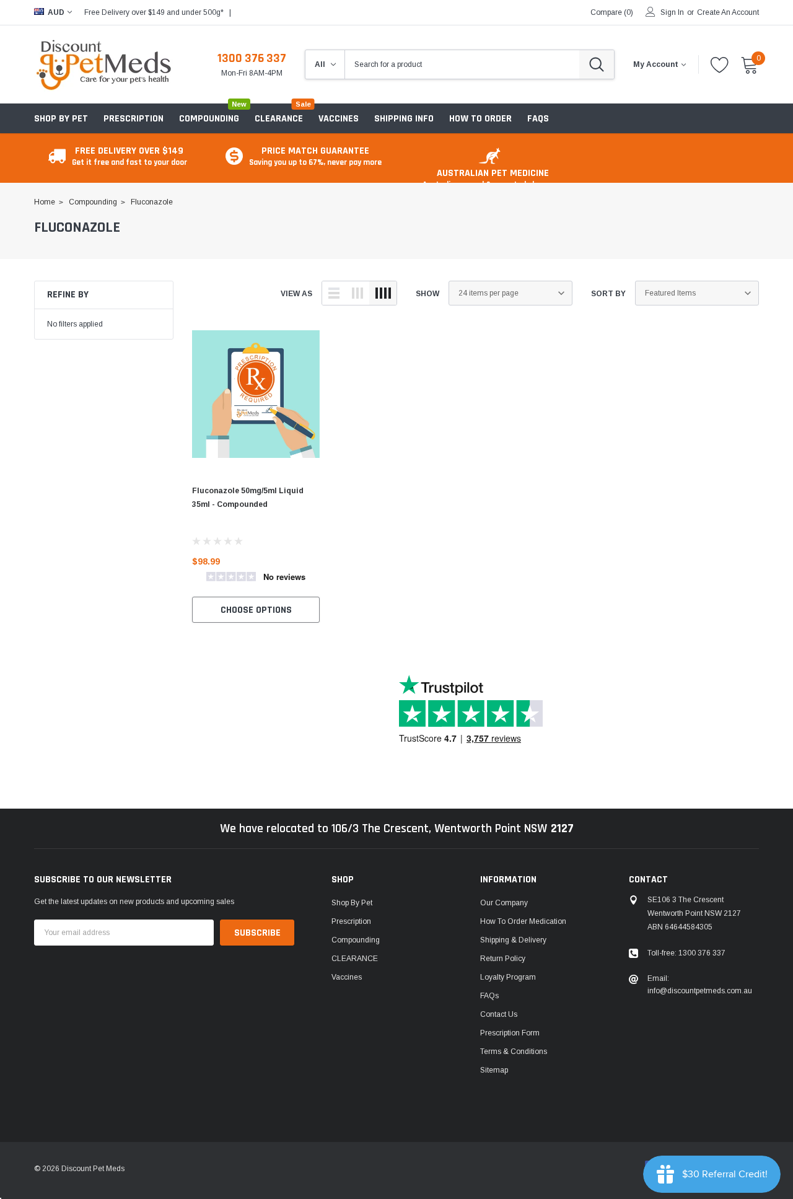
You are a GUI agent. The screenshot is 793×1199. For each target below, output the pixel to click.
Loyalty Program (508, 977)
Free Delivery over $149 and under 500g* (154, 12)
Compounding (209, 118)
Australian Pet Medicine (493, 178)
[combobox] (462, 64)
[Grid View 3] (357, 293)
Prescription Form (510, 1033)
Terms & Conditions (513, 1051)
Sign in (672, 12)
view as (296, 293)
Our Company (504, 902)
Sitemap (494, 1070)
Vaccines (346, 977)
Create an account (728, 12)
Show (427, 293)
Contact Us (498, 1014)
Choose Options (256, 610)
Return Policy (502, 958)
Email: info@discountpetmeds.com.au (699, 984)
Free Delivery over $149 (129, 155)
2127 (562, 828)
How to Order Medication (523, 921)
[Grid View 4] (382, 293)
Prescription (133, 118)
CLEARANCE (354, 958)
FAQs (489, 995)
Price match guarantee (315, 155)
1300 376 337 (251, 58)
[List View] (334, 293)
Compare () (611, 12)
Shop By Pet (61, 118)
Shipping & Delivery (513, 940)
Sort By (608, 293)
